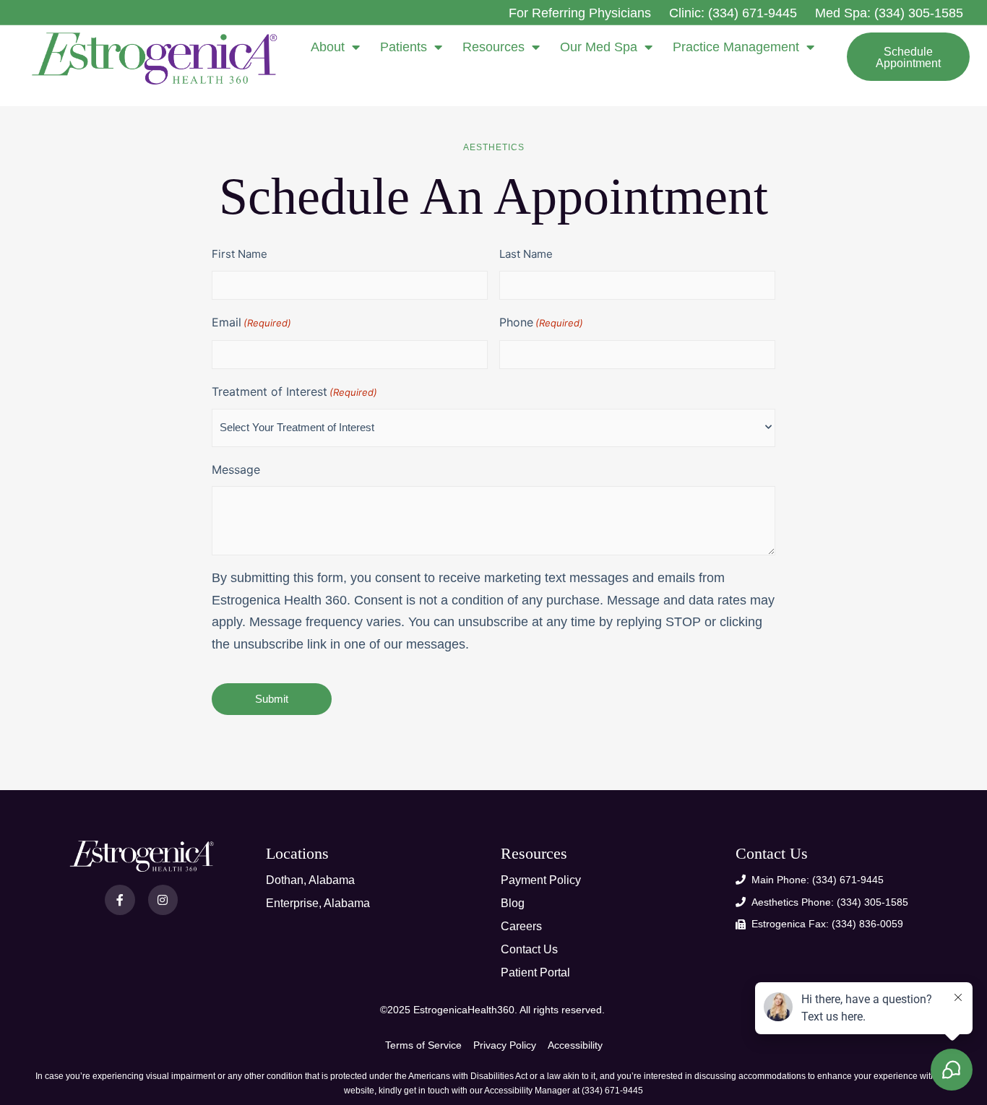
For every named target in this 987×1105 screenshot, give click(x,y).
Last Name (526, 254)
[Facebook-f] (120, 900)
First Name (239, 254)
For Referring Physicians (580, 13)
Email (251, 322)
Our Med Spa (598, 47)
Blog (513, 903)
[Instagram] (163, 900)
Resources (493, 47)
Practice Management (736, 47)
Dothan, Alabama (310, 880)
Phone (541, 322)
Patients (403, 47)
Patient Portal (535, 972)
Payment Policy (541, 880)
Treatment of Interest (294, 391)
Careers (521, 926)
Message (236, 469)
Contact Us (529, 949)
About (328, 47)
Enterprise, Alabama (318, 903)
